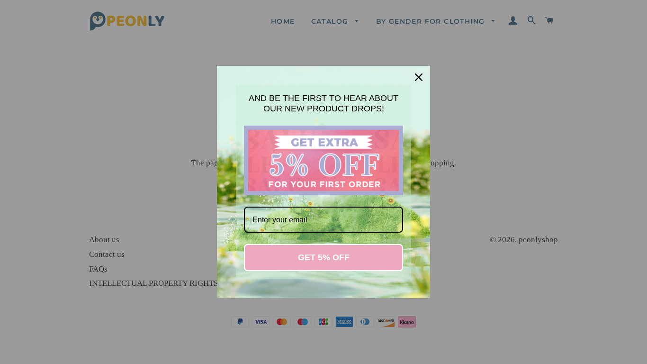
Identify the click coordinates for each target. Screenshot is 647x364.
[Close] (418, 77)
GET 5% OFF (324, 257)
